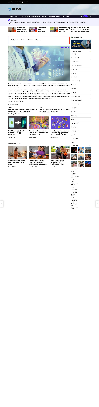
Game (72, 92)
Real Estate (73, 119)
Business (73, 61)
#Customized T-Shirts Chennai (33, 22)
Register (58, 16)
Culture (73, 69)
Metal (72, 111)
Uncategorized (74, 138)
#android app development (19, 22)
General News (74, 96)
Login (63, 16)
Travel (21, 16)
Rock (72, 127)
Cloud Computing (75, 65)
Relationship (52, 16)
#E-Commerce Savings (80, 22)
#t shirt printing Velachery (46, 22)
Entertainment (74, 80)
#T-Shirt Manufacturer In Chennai (60, 22)
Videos (72, 142)
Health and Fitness (35, 16)
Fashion (16, 16)
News (72, 115)
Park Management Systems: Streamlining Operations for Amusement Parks (60, 132)
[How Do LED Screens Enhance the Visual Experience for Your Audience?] (1, 204)
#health (10, 22)
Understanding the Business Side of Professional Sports (57, 162)
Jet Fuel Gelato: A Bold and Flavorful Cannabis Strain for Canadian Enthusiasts (80, 29)
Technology (27, 16)
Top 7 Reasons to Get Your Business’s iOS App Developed (17, 132)
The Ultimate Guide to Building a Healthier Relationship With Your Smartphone (37, 163)
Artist (72, 54)
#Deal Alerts (72, 22)
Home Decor (74, 104)
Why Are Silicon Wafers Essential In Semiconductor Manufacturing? (38, 132)
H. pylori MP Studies (18, 101)
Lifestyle (11, 16)
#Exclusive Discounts (13, 23)
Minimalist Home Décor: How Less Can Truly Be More (22, 30)
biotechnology (15, 104)
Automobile (44, 16)
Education (73, 77)
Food (72, 88)
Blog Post (68, 16)
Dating (72, 73)
